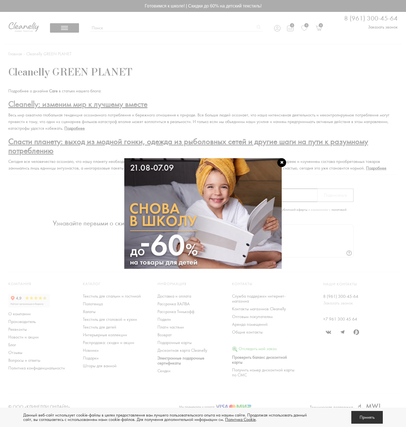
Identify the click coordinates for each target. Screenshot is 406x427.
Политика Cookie (240, 419)
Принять (367, 417)
